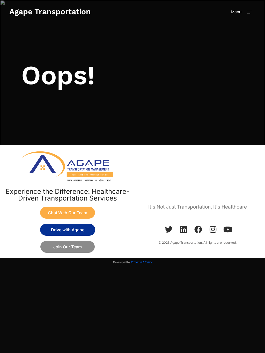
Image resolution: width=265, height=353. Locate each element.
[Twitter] (168, 229)
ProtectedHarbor (141, 262)
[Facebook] (198, 229)
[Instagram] (213, 229)
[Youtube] (227, 229)
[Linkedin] (183, 229)
